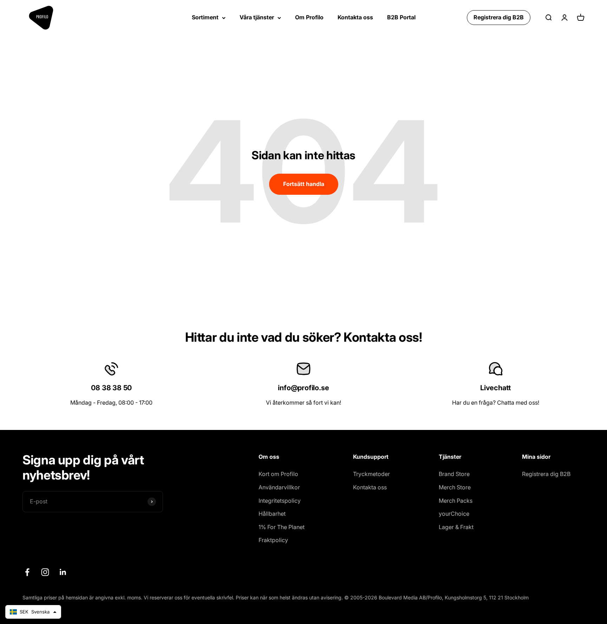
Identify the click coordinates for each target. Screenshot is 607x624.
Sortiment (205, 17)
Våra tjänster (257, 17)
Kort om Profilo (278, 473)
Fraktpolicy (273, 539)
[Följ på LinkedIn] (63, 572)
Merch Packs (455, 500)
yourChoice (454, 513)
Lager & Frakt (456, 526)
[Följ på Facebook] (27, 572)
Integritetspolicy (280, 500)
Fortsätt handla (303, 183)
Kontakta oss (355, 17)
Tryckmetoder (371, 473)
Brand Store (454, 473)
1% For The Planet (282, 526)
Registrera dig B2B (499, 17)
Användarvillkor (279, 487)
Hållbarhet (272, 513)
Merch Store (455, 487)
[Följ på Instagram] (45, 572)
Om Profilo (309, 17)
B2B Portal (401, 17)
